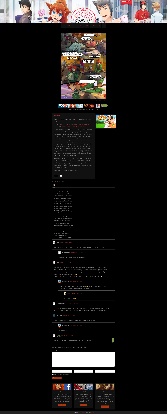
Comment (54, 350)
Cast (75, 25)
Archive (88, 109)
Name (54, 369)
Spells (86, 25)
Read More (61, 404)
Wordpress (92, 412)
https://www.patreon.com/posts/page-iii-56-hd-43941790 (74, 124)
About (69, 25)
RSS (104, 25)
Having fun (57, 115)
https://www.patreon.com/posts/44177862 (73, 126)
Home (63, 25)
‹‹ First (70, 109)
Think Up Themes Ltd (81, 412)
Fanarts (93, 25)
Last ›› (96, 109)
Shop (99, 25)
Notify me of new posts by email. (61, 374)
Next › (92, 109)
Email (75, 369)
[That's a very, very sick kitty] (83, 102)
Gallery (81, 25)
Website (97, 369)
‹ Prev (74, 109)
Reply (73, 185)
